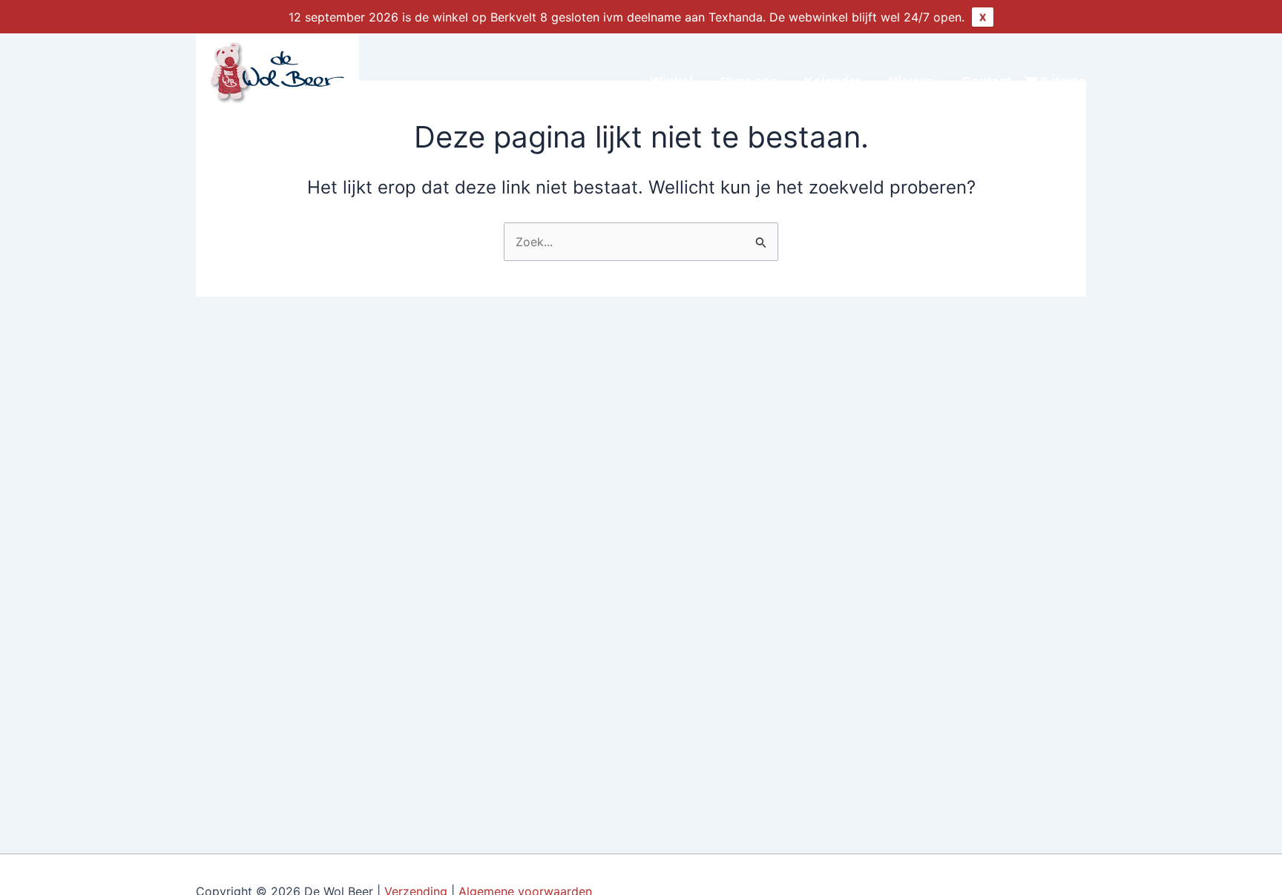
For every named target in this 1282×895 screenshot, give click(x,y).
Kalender (832, 81)
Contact (986, 81)
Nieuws (911, 81)
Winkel (671, 81)
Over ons (749, 81)
